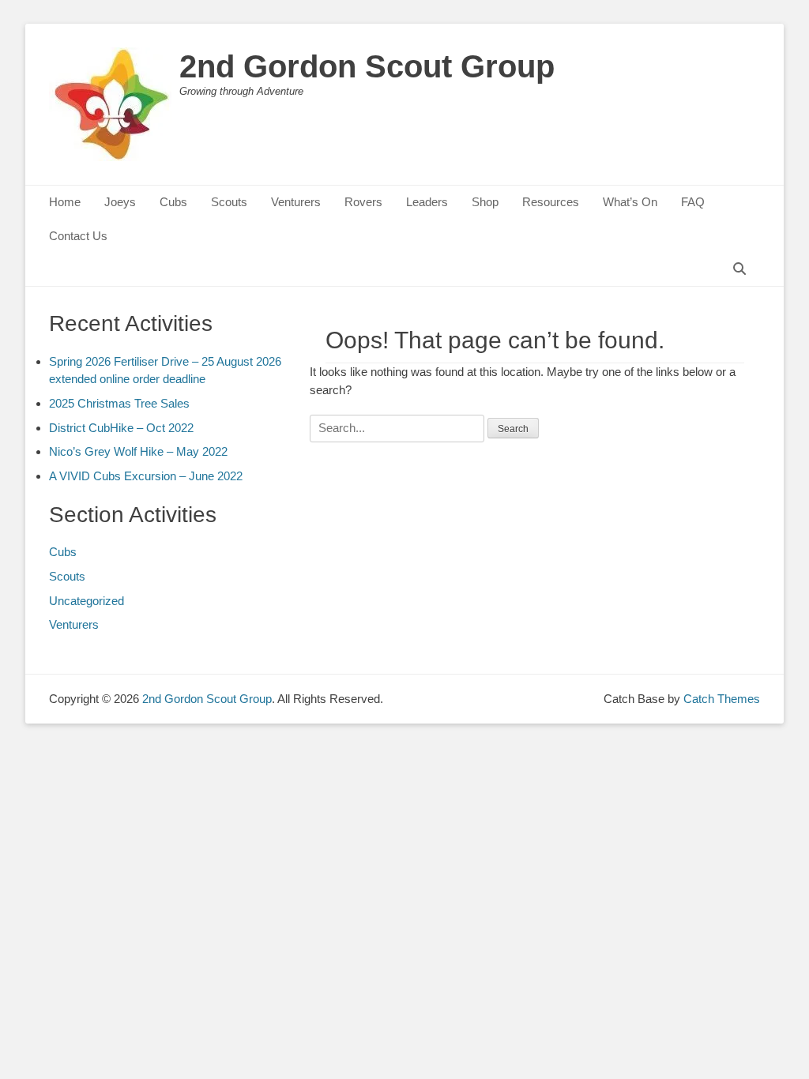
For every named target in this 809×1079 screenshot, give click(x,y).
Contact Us (78, 235)
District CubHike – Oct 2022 (121, 427)
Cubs (173, 202)
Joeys (120, 202)
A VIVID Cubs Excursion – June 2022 (146, 476)
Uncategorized (86, 600)
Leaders (427, 202)
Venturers (296, 202)
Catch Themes (721, 698)
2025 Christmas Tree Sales (119, 403)
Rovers (363, 202)
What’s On (630, 202)
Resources (550, 202)
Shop (485, 202)
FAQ (693, 202)
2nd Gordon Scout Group (367, 66)
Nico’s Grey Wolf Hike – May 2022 (138, 451)
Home (65, 202)
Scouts (229, 202)
